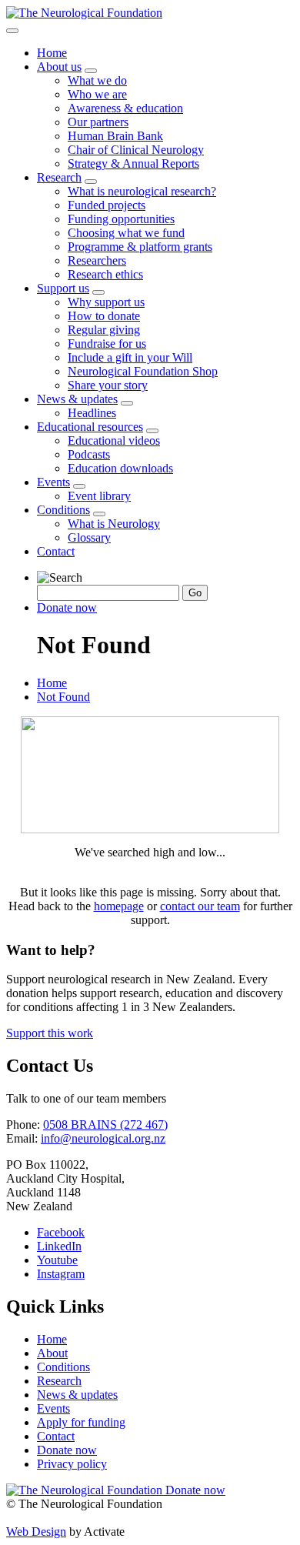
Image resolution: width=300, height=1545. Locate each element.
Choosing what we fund (126, 232)
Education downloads (120, 468)
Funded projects (106, 205)
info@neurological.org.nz (103, 1138)
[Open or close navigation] (12, 30)
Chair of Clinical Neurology (136, 149)
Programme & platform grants (140, 246)
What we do (97, 80)
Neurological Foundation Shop (143, 371)
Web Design (36, 1531)
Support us (63, 288)
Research (59, 177)
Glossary (89, 537)
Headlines (92, 412)
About (52, 1353)
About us (59, 66)
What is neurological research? (142, 191)
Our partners (98, 121)
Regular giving (104, 329)
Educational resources (90, 426)
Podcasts (89, 454)
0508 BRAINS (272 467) (105, 1124)
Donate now (67, 607)
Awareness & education (125, 108)
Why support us (106, 302)
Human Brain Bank (115, 135)
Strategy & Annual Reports (133, 163)
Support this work (49, 1032)
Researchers (97, 260)
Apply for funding (81, 1422)
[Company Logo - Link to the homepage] (84, 12)
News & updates (77, 398)
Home (52, 52)
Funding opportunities (121, 218)
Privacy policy (72, 1463)
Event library (99, 495)
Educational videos (114, 440)
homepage (119, 906)
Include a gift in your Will (130, 357)
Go (195, 593)
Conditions (63, 509)
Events (53, 482)
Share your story (108, 385)
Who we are (97, 94)
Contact (56, 551)
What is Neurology (114, 523)
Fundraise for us (107, 343)
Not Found (63, 696)
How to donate (104, 315)
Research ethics (105, 274)
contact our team (200, 906)
